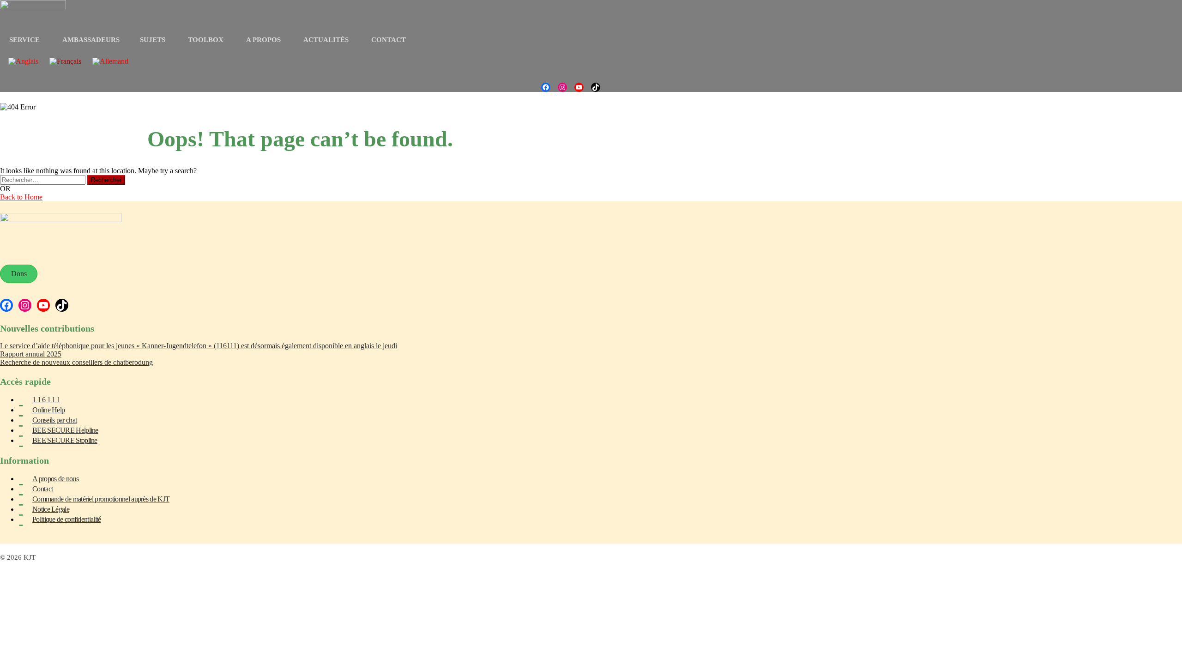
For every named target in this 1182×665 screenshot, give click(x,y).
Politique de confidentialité (66, 519)
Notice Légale (50, 509)
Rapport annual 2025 (30, 354)
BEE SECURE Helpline (65, 430)
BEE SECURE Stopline (64, 440)
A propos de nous (55, 479)
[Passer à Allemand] (110, 61)
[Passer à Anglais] (23, 61)
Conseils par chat (54, 420)
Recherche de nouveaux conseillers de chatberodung (76, 362)
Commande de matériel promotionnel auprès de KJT (100, 499)
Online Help (48, 410)
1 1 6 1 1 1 (46, 400)
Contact (42, 489)
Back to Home (21, 197)
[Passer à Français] (65, 61)
